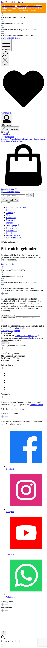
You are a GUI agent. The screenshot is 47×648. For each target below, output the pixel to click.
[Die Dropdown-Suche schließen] (31, 195)
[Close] (2, 646)
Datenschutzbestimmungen (26, 335)
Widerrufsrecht (12, 378)
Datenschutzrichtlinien (15, 380)
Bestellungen (6, 141)
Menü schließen (12, 129)
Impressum (10, 375)
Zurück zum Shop (8, 264)
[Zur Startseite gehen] (10, 38)
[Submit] (2, 320)
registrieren (9, 136)
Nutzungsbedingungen (10, 330)
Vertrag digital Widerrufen (17, 390)
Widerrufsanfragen (20, 141)
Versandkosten (12, 385)
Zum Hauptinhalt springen (12, 2)
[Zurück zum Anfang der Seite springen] (3, 633)
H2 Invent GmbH (19, 627)
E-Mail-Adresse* (8, 318)
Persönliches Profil (17, 139)
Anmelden (5, 134)
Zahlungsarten (39, 139)
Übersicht (5, 139)
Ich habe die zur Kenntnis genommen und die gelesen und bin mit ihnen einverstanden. (22, 337)
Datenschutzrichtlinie (18, 328)
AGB (27, 338)
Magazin (9, 387)
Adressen (29, 139)
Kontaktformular (13, 373)
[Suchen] (27, 195)
